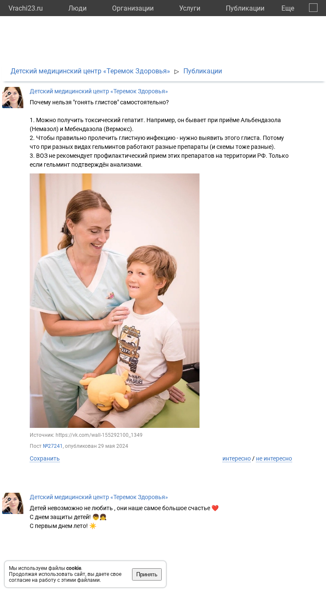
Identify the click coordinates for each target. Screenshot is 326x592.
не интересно (274, 458)
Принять (146, 574)
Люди (77, 8)
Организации (133, 8)
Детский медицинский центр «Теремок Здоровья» (90, 71)
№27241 (53, 446)
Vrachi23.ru (25, 8)
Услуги (189, 8)
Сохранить (45, 458)
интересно (236, 458)
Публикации (245, 8)
